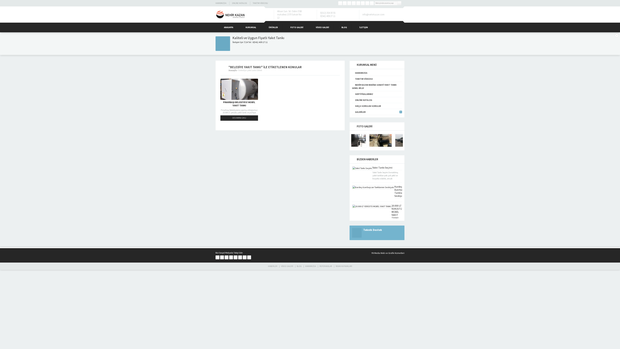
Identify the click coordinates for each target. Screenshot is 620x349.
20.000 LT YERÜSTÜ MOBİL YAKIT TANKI (397, 212)
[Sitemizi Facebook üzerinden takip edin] (340, 3)
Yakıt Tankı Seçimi (382, 167)
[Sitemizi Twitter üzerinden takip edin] (345, 3)
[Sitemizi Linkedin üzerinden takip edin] (358, 3)
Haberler (272, 266)
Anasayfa (228, 27)
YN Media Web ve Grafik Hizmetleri (387, 253)
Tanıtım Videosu (260, 3)
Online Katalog (239, 3)
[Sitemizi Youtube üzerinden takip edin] (363, 3)
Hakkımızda (221, 3)
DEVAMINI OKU (239, 117)
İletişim (363, 27)
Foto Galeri (296, 27)
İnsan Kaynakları (344, 266)
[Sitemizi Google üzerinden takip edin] (349, 3)
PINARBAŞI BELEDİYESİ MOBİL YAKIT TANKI (239, 104)
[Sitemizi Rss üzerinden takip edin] (372, 3)
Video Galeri (322, 27)
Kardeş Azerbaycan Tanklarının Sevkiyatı (400, 191)
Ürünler (273, 27)
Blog (344, 27)
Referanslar (326, 266)
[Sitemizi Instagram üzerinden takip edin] (354, 3)
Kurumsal (251, 27)
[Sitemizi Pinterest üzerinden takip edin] (367, 3)
